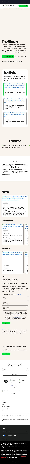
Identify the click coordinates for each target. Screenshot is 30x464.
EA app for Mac (5, 408)
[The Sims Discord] (16, 279)
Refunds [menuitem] (5, 439)
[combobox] (15, 308)
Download (4, 402)
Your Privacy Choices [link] (11, 435)
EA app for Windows (6, 406)
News (3, 404)
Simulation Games (6, 411)
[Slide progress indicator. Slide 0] (13, 161)
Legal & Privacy (7, 431)
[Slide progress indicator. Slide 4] (16, 161)
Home (3, 400)
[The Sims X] (13, 279)
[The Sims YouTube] (9, 279)
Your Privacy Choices (15, 462)
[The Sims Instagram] (3, 279)
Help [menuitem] (4, 428)
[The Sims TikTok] (6, 279)
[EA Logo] (6, 381)
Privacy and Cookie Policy (18, 314)
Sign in (19, 294)
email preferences (17, 317)
